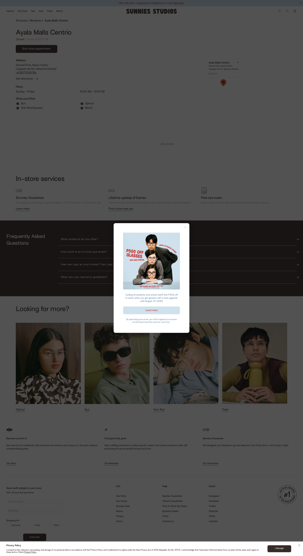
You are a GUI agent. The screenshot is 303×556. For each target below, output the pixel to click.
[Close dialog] (185, 227)
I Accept (279, 548)
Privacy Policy (30, 552)
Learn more (152, 310)
